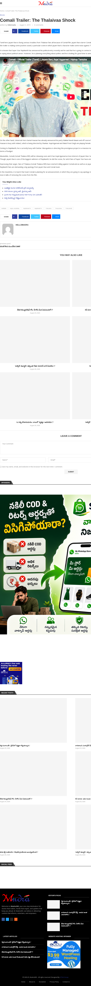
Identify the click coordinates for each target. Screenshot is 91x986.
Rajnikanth (38, 208)
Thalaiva (48, 208)
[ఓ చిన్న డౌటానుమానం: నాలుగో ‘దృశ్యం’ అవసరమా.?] (35, 395)
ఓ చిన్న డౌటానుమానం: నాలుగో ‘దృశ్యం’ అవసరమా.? (35, 422)
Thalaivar (68, 208)
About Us (32, 982)
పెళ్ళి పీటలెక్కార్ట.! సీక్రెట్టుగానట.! (14, 198)
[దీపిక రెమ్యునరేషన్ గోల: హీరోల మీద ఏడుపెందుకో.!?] (35, 283)
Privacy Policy (54, 982)
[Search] (90, 3)
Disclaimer (42, 982)
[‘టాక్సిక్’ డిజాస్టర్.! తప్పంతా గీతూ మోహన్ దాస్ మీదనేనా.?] (35, 339)
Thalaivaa (58, 208)
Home (2, 11)
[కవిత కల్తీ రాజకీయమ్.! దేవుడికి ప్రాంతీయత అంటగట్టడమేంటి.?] (33, 827)
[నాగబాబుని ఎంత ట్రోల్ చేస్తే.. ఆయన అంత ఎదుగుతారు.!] (53, 915)
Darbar (3, 208)
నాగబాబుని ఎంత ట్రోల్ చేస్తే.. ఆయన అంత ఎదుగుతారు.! (19, 947)
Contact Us (66, 982)
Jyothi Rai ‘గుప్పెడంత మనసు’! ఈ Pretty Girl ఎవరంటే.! (23, 195)
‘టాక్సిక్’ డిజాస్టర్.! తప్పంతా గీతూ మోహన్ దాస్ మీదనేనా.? (35, 366)
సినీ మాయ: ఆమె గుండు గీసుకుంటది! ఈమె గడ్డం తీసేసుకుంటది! (21, 957)
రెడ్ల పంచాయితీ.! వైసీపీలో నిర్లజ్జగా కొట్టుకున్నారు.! (15, 745)
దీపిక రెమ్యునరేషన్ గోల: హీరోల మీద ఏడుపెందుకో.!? (35, 310)
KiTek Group (64, 977)
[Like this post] (15, 31)
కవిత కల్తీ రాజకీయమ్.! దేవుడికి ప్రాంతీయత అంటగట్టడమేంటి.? (19, 852)
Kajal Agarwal (15, 208)
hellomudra (12, 25)
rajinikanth (27, 208)
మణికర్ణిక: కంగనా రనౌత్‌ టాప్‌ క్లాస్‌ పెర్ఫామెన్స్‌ (19, 188)
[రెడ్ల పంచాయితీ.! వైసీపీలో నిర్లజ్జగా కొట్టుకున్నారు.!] (33, 720)
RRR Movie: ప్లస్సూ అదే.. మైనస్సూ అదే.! (18, 191)
